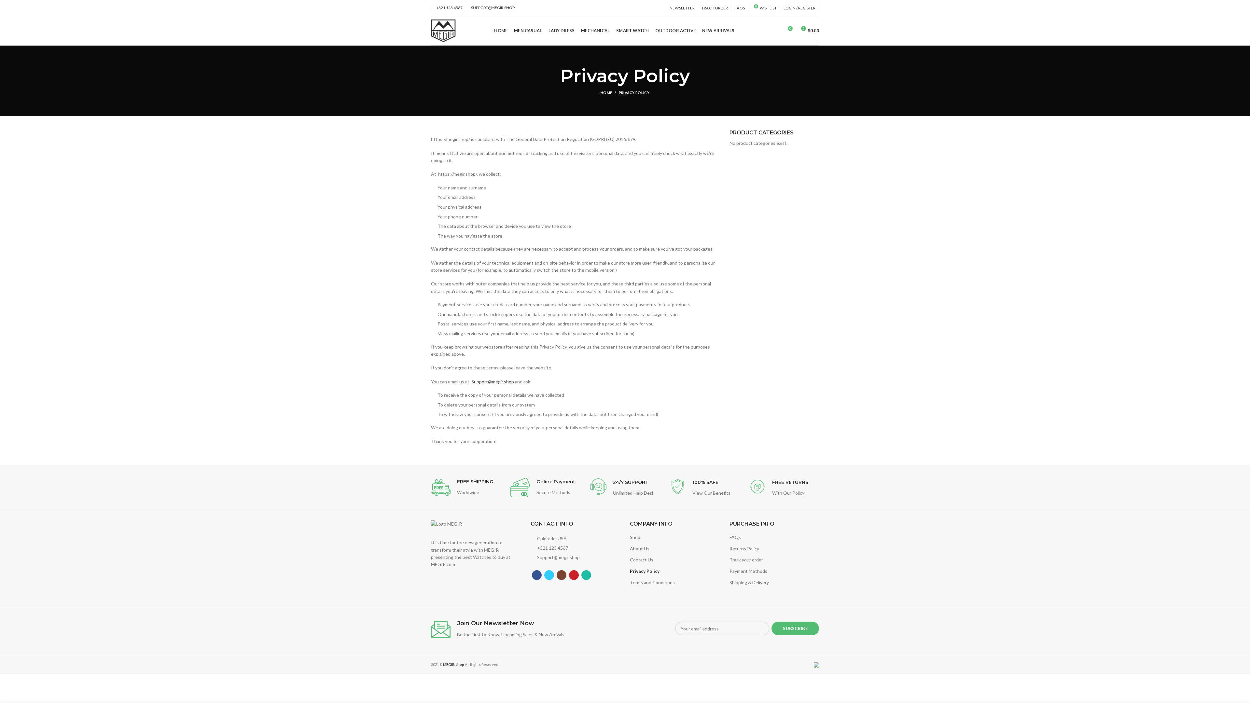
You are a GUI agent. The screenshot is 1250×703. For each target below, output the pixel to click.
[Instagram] (561, 575)
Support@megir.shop (492, 381)
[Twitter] (549, 575)
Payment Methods (748, 571)
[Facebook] (537, 575)
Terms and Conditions (652, 582)
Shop (635, 537)
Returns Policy (744, 548)
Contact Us (641, 559)
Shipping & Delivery (749, 582)
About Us (639, 548)
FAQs (735, 537)
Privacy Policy (645, 571)
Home (606, 92)
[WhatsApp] (586, 575)
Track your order (746, 559)
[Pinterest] (574, 575)
